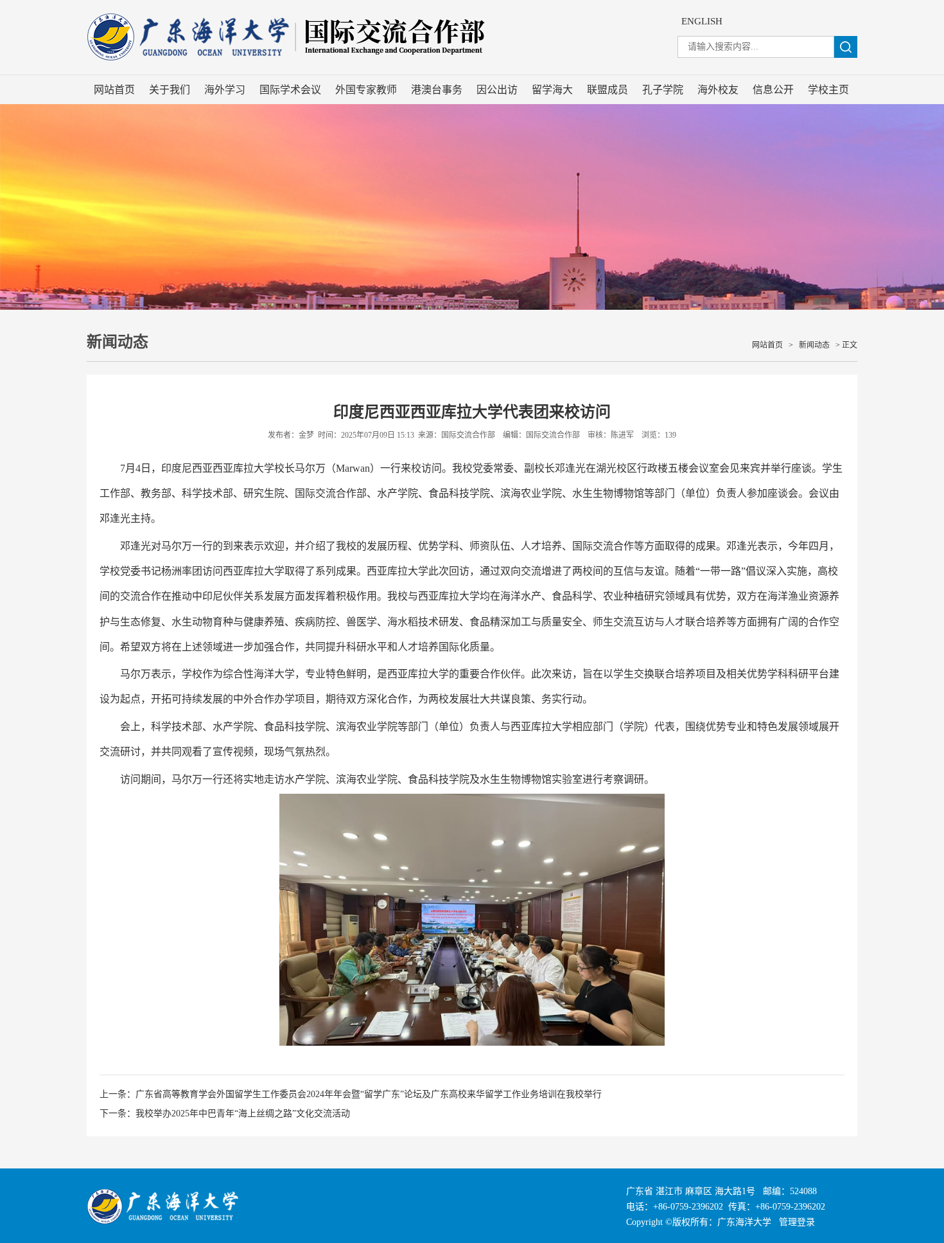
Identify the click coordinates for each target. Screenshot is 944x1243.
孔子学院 (662, 89)
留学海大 (552, 89)
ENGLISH (701, 21)
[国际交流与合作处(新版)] (350, 69)
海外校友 (718, 89)
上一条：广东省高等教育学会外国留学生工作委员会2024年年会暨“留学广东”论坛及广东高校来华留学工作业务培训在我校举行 (351, 1094)
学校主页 (828, 89)
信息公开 (773, 89)
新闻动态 (814, 345)
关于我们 (169, 89)
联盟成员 (607, 89)
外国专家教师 (366, 89)
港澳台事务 (436, 89)
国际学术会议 (290, 89)
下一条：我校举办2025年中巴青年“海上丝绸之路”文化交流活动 (225, 1113)
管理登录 (797, 1222)
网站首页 (114, 89)
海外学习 (224, 89)
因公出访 (497, 89)
